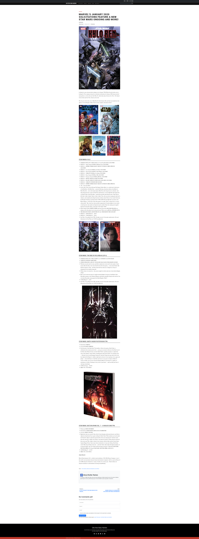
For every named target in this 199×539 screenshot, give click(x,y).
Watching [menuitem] (97, 3)
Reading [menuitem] (89, 3)
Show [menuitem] (93, 3)
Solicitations (92, 468)
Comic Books (84, 468)
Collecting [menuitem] (80, 3)
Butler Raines (81, 24)
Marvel (88, 468)
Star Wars (97, 468)
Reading (80, 11)
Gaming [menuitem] (85, 3)
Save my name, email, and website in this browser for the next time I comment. (95, 513)
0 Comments (93, 24)
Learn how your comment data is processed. (103, 517)
